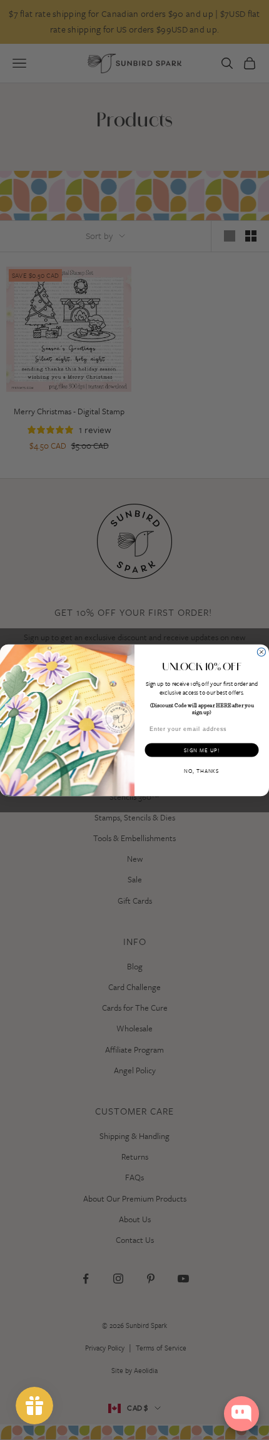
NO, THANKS (202, 770)
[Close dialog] (261, 652)
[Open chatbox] (241, 1413)
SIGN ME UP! (202, 749)
